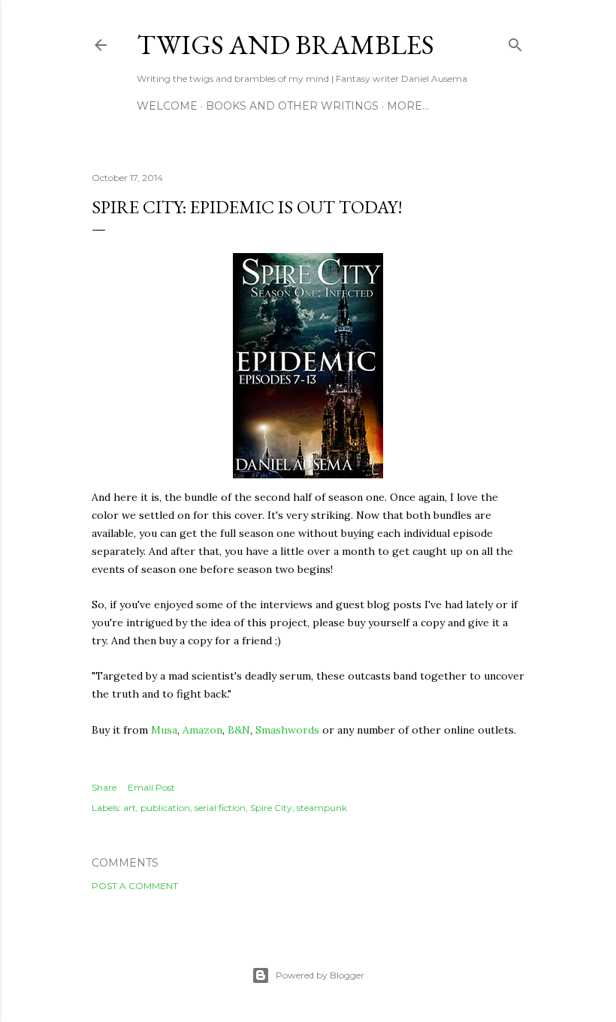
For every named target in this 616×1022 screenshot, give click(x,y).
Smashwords (287, 730)
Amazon (202, 730)
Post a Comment (135, 885)
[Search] (515, 41)
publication (165, 807)
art (129, 807)
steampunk (322, 807)
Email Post (151, 787)
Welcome (167, 106)
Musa (164, 730)
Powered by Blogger (320, 975)
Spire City (271, 807)
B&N (239, 730)
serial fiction (220, 807)
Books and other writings (292, 106)
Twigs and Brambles (285, 44)
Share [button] (104, 787)
